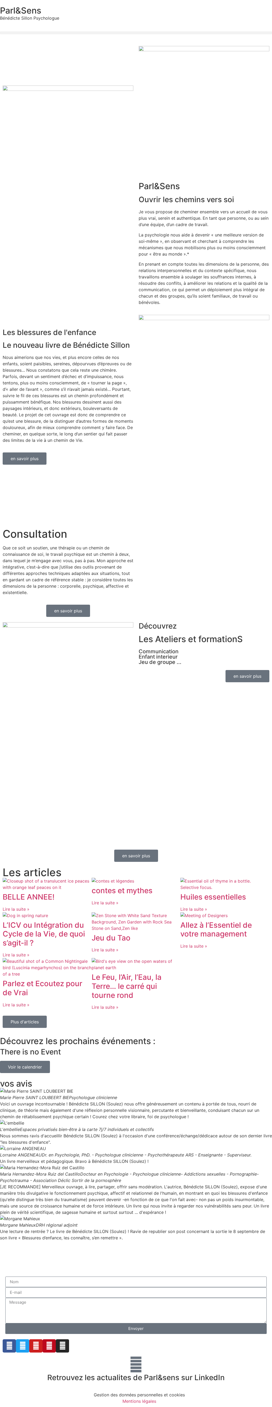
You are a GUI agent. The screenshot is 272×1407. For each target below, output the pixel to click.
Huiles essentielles (213, 896)
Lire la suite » (16, 909)
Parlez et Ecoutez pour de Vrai (42, 988)
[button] (136, 32)
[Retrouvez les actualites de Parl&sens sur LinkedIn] (136, 1364)
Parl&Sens (20, 10)
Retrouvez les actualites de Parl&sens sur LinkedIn (136, 1377)
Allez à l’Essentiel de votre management (216, 930)
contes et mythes (122, 890)
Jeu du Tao (111, 937)
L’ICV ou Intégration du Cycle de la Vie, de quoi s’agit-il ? (44, 934)
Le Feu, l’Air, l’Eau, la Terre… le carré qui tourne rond (127, 986)
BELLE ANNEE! (28, 896)
